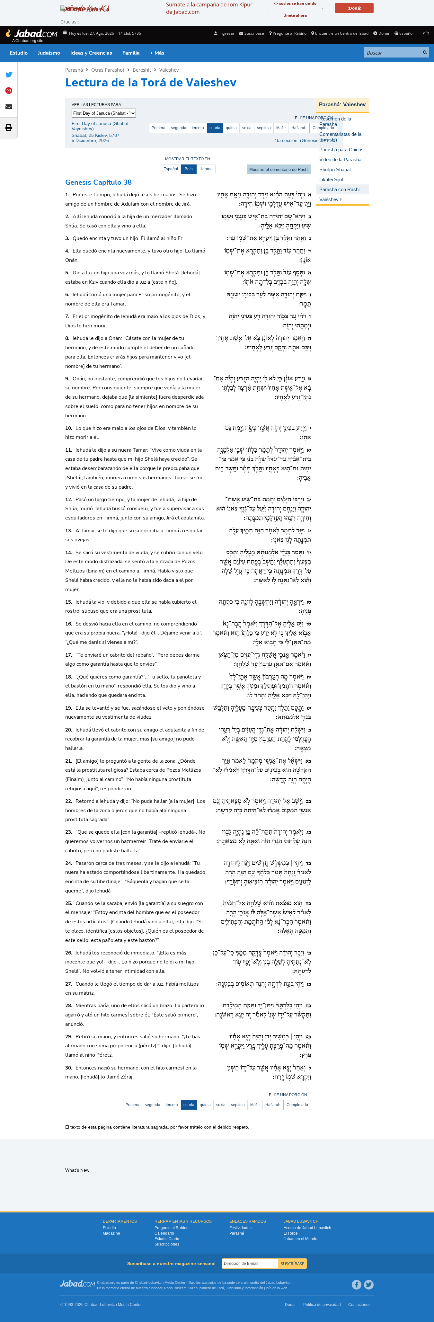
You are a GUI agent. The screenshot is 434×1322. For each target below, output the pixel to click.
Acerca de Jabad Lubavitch (307, 1228)
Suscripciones (167, 1244)
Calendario (164, 1233)
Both (189, 169)
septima (264, 128)
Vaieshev (169, 70)
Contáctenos (359, 1304)
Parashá (74, 70)
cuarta (214, 128)
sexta (247, 128)
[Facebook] (356, 1285)
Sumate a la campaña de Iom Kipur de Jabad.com (209, 8)
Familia (131, 53)
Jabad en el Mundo (300, 1239)
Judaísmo (49, 53)
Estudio (19, 53)
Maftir (281, 128)
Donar (383, 33)
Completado (297, 1105)
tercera (198, 128)
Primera (158, 128)
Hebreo (206, 169)
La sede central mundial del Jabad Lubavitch (256, 1282)
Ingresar (226, 33)
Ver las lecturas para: (97, 104)
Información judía (258, 1288)
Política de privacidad (322, 1304)
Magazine (111, 1233)
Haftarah (298, 128)
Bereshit (142, 70)
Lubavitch (156, 1282)
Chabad (141, 1282)
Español (171, 169)
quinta (231, 128)
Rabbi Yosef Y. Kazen (181, 1288)
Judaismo (233, 1288)
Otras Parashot (107, 70)
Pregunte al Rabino (289, 33)
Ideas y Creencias (91, 53)
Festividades (240, 1228)
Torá (220, 1288)
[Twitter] (369, 1285)
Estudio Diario (167, 1239)
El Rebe (291, 1233)
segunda (178, 128)
